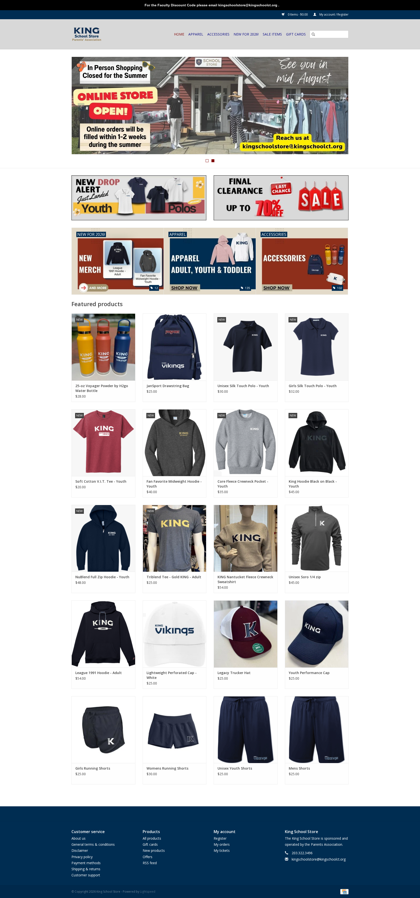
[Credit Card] (344, 891)
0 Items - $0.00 (297, 14)
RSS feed (150, 863)
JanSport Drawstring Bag (168, 385)
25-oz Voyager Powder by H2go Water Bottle (101, 388)
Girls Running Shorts (92, 768)
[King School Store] (91, 34)
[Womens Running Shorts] (175, 729)
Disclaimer (79, 850)
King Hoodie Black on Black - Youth (313, 484)
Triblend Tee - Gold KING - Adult (174, 577)
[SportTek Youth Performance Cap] (317, 633)
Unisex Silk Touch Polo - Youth (243, 385)
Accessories (218, 34)
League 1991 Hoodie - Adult (98, 672)
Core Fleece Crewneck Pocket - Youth (243, 484)
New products (154, 850)
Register (220, 838)
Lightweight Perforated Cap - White (172, 675)
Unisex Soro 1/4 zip (305, 577)
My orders (222, 844)
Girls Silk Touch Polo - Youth (313, 385)
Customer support (85, 875)
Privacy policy (82, 856)
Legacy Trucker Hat (234, 672)
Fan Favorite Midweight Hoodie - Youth (174, 484)
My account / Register (334, 14)
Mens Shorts (299, 768)
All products (152, 838)
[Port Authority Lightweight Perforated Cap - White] (175, 633)
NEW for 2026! (246, 34)
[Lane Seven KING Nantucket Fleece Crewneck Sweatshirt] (246, 538)
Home (179, 34)
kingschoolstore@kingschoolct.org (319, 859)
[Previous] (81, 107)
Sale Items (272, 34)
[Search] (313, 34)
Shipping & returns (85, 869)
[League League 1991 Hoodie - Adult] (103, 633)
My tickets (222, 850)
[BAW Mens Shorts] (317, 729)
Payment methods (86, 863)
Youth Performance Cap (309, 672)
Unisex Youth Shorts (235, 768)
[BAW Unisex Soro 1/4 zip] (317, 538)
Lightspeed (147, 891)
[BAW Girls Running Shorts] (103, 729)
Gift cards (296, 34)
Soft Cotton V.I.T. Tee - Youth (100, 481)
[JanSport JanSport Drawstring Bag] (175, 346)
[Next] (339, 107)
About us (78, 838)
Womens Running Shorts (167, 768)
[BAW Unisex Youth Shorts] (246, 729)
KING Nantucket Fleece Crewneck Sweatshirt (245, 579)
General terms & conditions (93, 844)
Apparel (195, 34)
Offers (147, 856)
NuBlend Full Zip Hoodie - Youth (102, 577)
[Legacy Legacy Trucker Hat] (246, 633)
